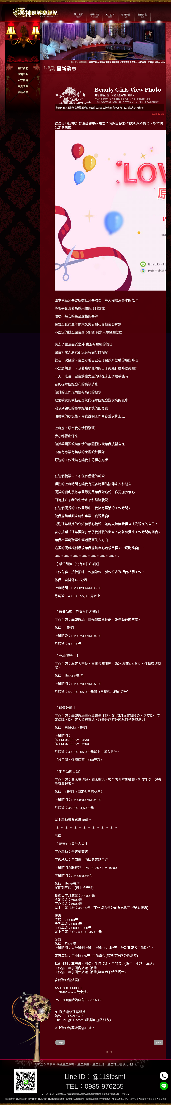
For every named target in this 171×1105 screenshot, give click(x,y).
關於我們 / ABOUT (78, 15)
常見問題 (23, 86)
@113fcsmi (108, 1076)
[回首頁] (35, 12)
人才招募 (23, 80)
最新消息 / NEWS (142, 15)
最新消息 (23, 92)
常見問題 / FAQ (126, 15)
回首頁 (74, 62)
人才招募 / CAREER (110, 15)
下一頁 (158, 1043)
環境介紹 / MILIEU (94, 15)
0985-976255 (104, 1086)
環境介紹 (23, 74)
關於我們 (23, 68)
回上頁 (109, 1052)
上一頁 (60, 1043)
